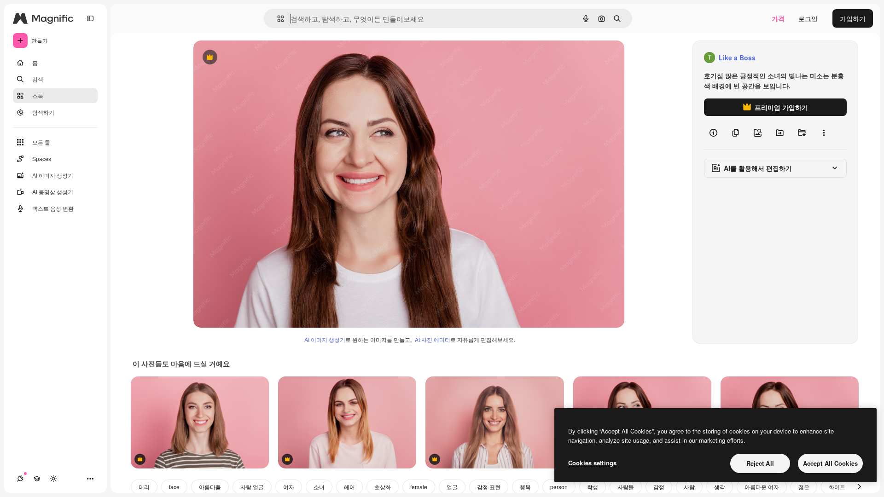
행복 (525, 487)
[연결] (20, 478)
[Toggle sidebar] (90, 18)
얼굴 (452, 487)
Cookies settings (592, 462)
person (559, 487)
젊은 (803, 487)
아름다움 (210, 487)
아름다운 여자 (761, 487)
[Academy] (36, 478)
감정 (658, 487)
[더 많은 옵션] (823, 132)
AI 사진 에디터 (432, 339)
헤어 (349, 487)
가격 (778, 18)
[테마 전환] (53, 478)
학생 (592, 487)
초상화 (382, 487)
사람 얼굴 (252, 487)
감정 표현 (488, 487)
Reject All (760, 463)
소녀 (319, 487)
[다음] (859, 487)
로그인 (808, 18)
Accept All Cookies (830, 463)
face (174, 487)
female (418, 487)
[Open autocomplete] (277, 18)
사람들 (625, 487)
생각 (719, 487)
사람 (689, 487)
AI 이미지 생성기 (324, 339)
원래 (246, 58)
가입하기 (853, 18)
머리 (144, 487)
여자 (288, 487)
